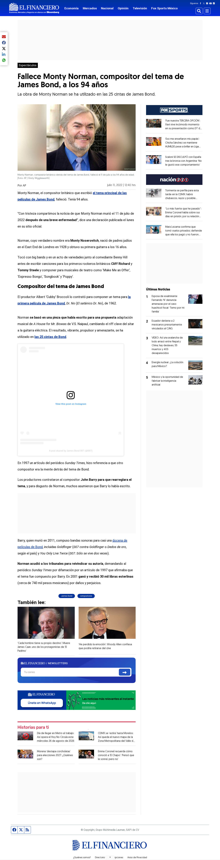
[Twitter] (204, 3)
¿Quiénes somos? (82, 858)
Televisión (140, 8)
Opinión (123, 8)
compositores (86, 596)
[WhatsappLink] (77, 700)
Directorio (100, 858)
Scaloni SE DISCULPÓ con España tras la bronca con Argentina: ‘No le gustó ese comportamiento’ (183, 161)
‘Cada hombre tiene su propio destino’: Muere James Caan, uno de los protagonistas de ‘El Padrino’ (44, 647)
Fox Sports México (164, 8)
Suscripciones (116, 858)
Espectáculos (28, 65)
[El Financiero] (34, 8)
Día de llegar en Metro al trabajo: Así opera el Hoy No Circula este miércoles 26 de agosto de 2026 (55, 737)
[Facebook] (201, 3)
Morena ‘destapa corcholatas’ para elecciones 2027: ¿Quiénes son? (55, 755)
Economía (71, 8)
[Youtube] (211, 3)
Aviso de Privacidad (137, 858)
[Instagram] (207, 3)
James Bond (66, 596)
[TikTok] (214, 3)
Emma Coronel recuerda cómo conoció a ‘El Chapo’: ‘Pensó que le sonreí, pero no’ (116, 755)
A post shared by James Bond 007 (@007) (70, 450)
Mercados (90, 8)
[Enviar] (124, 672)
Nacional (107, 8)
